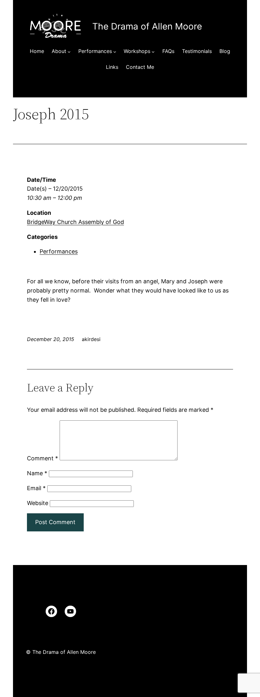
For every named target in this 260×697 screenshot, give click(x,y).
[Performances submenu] (114, 51)
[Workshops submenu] (153, 51)
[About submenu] (69, 51)
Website (37, 503)
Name (37, 473)
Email (36, 488)
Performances (59, 251)
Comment (42, 458)
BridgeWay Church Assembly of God (75, 222)
